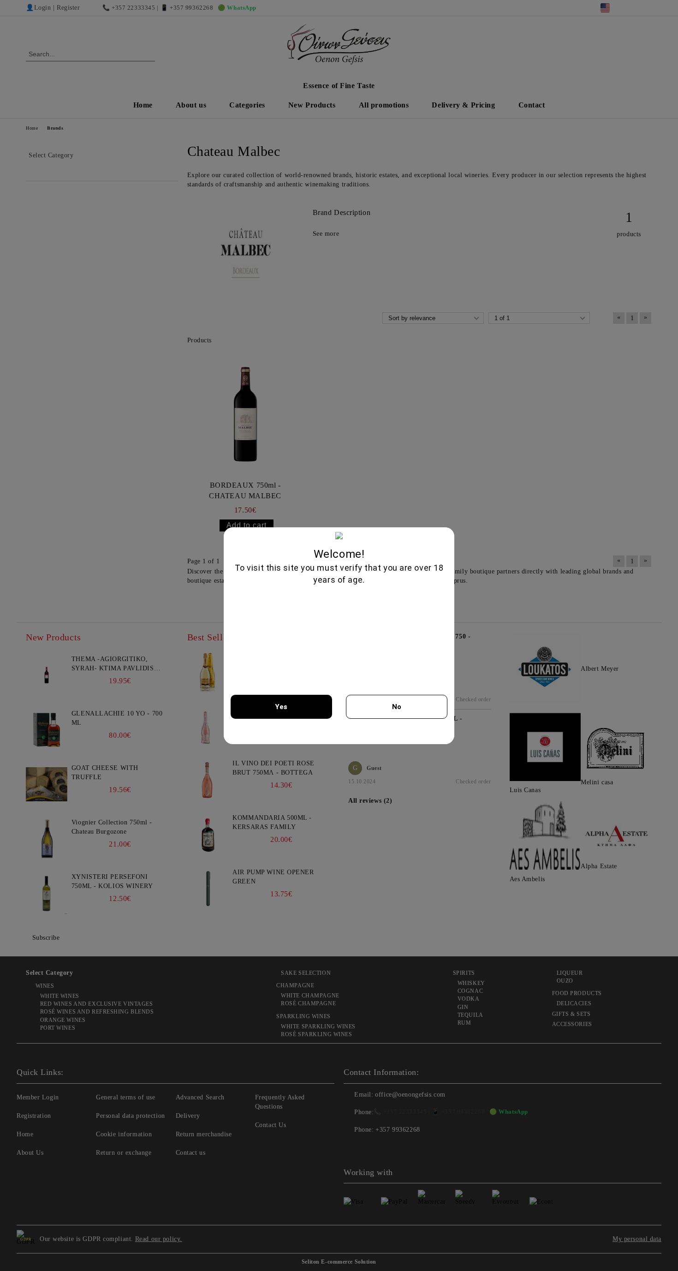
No (396, 707)
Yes (281, 707)
